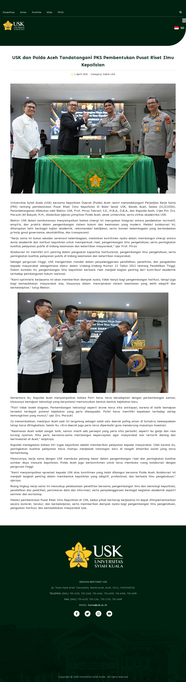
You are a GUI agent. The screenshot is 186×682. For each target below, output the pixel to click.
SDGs (49, 12)
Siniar (23, 12)
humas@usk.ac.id (97, 605)
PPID (61, 12)
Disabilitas (9, 12)
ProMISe (36, 12)
